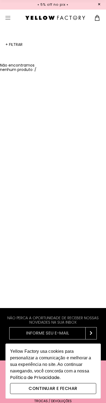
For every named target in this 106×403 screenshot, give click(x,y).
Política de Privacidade (35, 377)
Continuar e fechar (53, 388)
